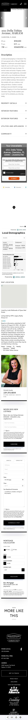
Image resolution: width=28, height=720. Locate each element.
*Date (5, 477)
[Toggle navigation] (25, 4)
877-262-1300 (5, 658)
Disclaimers (14, 681)
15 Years (15, 549)
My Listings (6, 394)
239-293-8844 (21, 4)
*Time (5, 483)
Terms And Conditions (14, 684)
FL (13, 346)
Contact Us (8, 460)
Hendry (18, 346)
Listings (9, 346)
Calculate (14, 576)
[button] (2, 18)
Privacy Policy (19, 438)
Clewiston (6, 348)
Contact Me (18, 394)
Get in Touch (14, 673)
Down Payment (8, 561)
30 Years (8, 549)
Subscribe (14, 444)
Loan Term (7, 546)
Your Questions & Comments (11, 489)
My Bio (5, 396)
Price (5, 554)
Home (3, 346)
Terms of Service (10, 528)
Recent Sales (12, 394)
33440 (13, 348)
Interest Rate (7, 567)
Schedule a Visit (19, 460)
